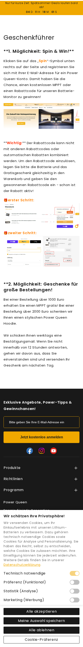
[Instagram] (41, 450)
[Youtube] (53, 450)
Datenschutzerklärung (22, 565)
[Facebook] (29, 450)
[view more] (75, 467)
